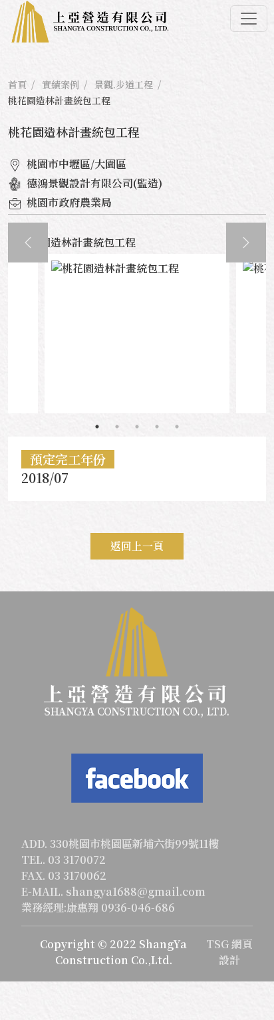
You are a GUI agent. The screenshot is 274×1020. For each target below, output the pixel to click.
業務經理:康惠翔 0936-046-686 (98, 907)
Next (246, 242)
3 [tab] (137, 426)
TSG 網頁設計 (229, 952)
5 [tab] (177, 426)
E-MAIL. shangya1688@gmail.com (113, 891)
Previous (28, 242)
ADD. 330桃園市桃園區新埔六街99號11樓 (120, 843)
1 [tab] (97, 426)
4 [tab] (157, 426)
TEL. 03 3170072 (63, 859)
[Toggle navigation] (248, 18)
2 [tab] (117, 426)
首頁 (17, 84)
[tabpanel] (137, 334)
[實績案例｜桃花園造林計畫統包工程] (90, 22)
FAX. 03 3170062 (63, 875)
